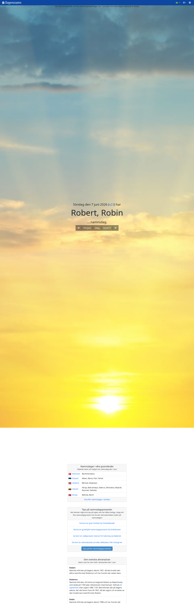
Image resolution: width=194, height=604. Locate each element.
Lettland (75, 483)
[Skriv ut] (189, 2)
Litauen (75, 489)
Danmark (76, 474)
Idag (97, 227)
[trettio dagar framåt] (116, 228)
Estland (75, 478)
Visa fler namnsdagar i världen (97, 499)
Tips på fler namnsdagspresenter (97, 548)
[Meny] (184, 2)
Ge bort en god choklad (97, 523)
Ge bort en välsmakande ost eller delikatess (97, 542)
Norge (74, 495)
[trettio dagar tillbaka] (79, 228)
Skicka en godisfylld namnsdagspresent (97, 529)
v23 (111, 204)
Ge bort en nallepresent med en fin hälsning (97, 536)
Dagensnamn (13, 3)
